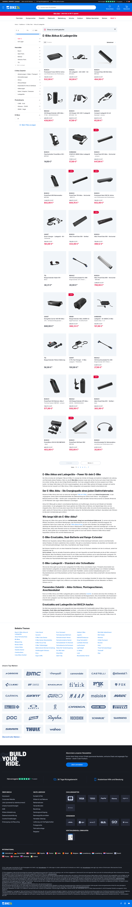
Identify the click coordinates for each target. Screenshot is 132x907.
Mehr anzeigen (21, 65)
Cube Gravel (39, 632)
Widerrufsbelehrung (9, 812)
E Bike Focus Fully (41, 642)
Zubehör (88, 594)
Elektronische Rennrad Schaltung (45, 648)
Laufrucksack (81, 645)
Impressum (6, 796)
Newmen (100, 637)
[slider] (16, 34)
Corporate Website (8, 799)
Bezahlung (36, 809)
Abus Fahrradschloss (21, 636)
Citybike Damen (19, 649)
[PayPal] (103, 798)
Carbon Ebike (19, 647)
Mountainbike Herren (83, 655)
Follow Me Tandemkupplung (64, 648)
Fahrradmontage (38, 828)
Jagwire (79, 635)
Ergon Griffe (39, 655)
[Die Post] (92, 822)
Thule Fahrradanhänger (104, 648)
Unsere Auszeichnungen (10, 806)
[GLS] (103, 822)
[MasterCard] (70, 798)
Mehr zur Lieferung (27, 882)
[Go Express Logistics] (114, 822)
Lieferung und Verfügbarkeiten (43, 822)
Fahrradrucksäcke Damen (63, 640)
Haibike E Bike (81, 632)
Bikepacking (18, 642)
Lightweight (80, 648)
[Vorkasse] (70, 807)
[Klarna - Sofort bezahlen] (114, 798)
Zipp (99, 653)
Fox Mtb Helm (60, 650)
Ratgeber (36, 831)
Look (78, 653)
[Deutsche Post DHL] (70, 822)
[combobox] (102, 42)
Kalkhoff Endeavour (82, 637)
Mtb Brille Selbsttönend (104, 632)
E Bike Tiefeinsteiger (42, 645)
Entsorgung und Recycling (11, 822)
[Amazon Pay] (125, 798)
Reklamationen (38, 802)
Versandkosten (38, 806)
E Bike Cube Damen (41, 637)
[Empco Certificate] (70, 836)
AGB (3, 809)
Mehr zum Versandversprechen (81, 887)
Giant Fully (59, 655)
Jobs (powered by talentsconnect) (13, 802)
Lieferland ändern (52, 874)
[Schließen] (115, 29)
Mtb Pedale (101, 635)
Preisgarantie (37, 825)
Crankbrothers (19, 652)
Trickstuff (100, 650)
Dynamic (38, 635)
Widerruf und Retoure (40, 799)
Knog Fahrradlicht (82, 640)
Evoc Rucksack (60, 632)
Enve (37, 653)
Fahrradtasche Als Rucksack (64, 645)
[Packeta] (125, 822)
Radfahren (22, 24)
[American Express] (92, 798)
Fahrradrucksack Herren (63, 637)
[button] (27, 47)
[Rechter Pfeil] (64, 98)
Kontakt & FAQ (38, 796)
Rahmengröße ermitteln (41, 815)
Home (16, 24)
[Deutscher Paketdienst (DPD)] (81, 822)
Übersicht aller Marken (11, 737)
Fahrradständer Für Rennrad (64, 642)
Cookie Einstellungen (9, 819)
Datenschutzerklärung (9, 815)
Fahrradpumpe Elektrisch (63, 635)
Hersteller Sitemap (39, 819)
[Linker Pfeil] (45, 98)
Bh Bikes (17, 639)
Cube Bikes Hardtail (20, 655)
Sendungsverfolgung (40, 812)
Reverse (100, 642)
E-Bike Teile (29, 24)
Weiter (90, 463)
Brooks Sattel (19, 644)
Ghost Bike (59, 653)
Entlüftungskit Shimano (42, 650)
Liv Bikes (79, 650)
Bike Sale (57, 13)
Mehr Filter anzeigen (29, 125)
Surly (99, 645)
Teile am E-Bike (82, 494)
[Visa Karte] (81, 798)
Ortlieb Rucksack (103, 640)
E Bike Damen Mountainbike (44, 640)
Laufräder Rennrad (82, 642)
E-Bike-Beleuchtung (76, 524)
